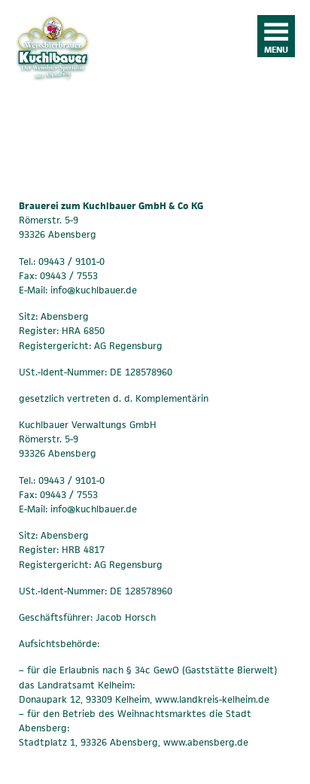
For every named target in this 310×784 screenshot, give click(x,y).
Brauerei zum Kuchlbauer (52, 82)
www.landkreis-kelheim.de (212, 699)
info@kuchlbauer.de (92, 290)
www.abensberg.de (205, 742)
